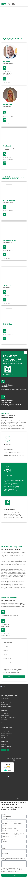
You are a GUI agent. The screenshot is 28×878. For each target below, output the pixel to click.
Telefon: (3, 848)
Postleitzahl (4, 818)
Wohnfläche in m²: (18, 823)
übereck (20, 798)
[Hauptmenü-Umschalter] (25, 3)
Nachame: (3, 843)
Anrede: (3, 839)
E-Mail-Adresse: (4, 853)
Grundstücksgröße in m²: (6, 828)
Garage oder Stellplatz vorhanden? (19, 834)
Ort (10, 818)
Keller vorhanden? (5, 833)
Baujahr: (15, 828)
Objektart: (3, 814)
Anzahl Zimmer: (4, 823)
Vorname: (11, 839)
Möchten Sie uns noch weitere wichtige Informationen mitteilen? (13, 859)
